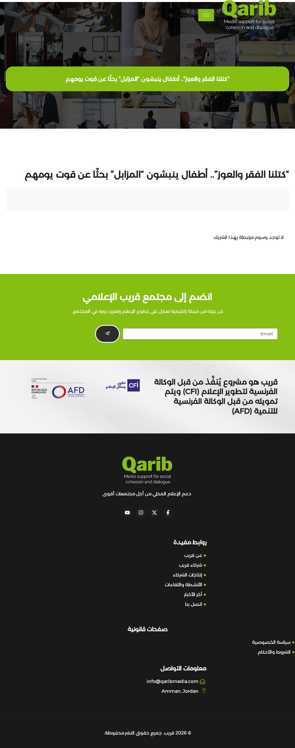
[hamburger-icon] (206, 15)
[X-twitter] (154, 512)
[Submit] (107, 334)
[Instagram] (140, 512)
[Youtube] (127, 512)
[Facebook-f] (167, 512)
